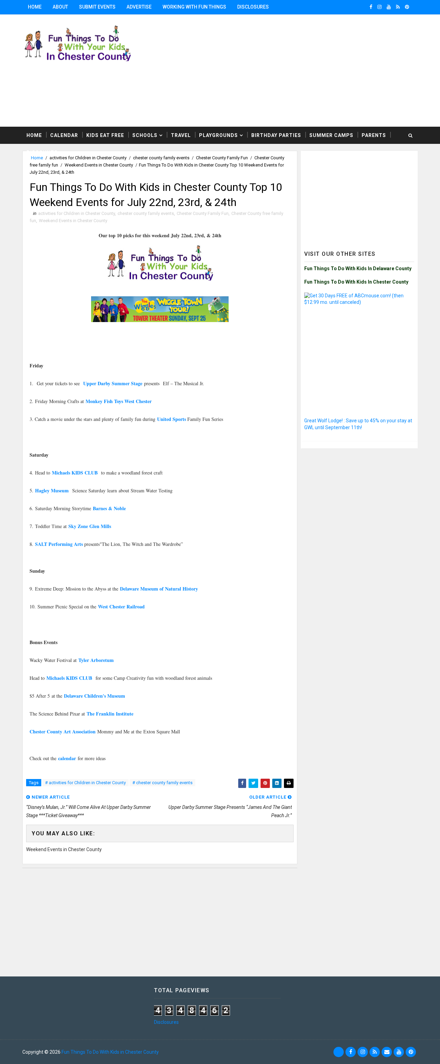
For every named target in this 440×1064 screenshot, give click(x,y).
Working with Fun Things (194, 7)
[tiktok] (338, 1052)
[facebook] (371, 7)
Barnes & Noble (109, 508)
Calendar (64, 135)
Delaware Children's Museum (94, 695)
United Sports (172, 419)
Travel (181, 135)
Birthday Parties (276, 135)
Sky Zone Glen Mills (89, 526)
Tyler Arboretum (96, 660)
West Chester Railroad (121, 606)
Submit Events (97, 7)
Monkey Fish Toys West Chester (119, 401)
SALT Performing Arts (59, 544)
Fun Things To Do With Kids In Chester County (356, 282)
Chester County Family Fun (203, 213)
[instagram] (379, 7)
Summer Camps (331, 135)
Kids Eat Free (105, 135)
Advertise (139, 7)
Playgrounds (218, 135)
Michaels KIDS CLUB (75, 472)
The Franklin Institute (110, 713)
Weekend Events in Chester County (99, 165)
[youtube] (389, 7)
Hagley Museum (52, 490)
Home (35, 7)
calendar (67, 758)
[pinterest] (407, 7)
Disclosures (253, 7)
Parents (374, 135)
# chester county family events (162, 782)
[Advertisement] (359, 197)
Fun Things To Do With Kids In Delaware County (357, 268)
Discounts (42, 152)
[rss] (398, 7)
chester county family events (146, 213)
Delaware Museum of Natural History (160, 588)
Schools (144, 135)
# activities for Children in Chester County (85, 782)
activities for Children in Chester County (76, 213)
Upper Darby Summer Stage (112, 383)
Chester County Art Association (63, 731)
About (60, 7)
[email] (387, 1052)
